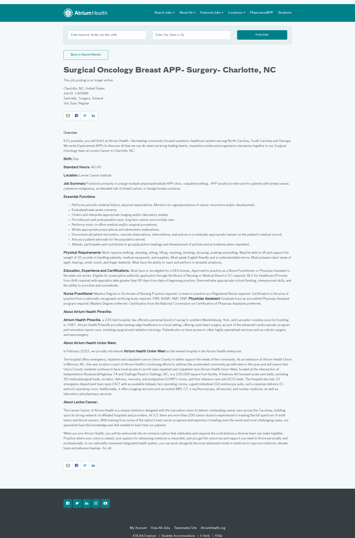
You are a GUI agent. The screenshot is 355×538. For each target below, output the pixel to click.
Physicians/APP (261, 12)
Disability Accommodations (178, 536)
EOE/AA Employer (144, 536)
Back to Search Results (86, 54)
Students (285, 12)
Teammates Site (185, 528)
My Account (138, 528)
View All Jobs (160, 528)
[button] (68, 115)
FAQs (218, 536)
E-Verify (205, 536)
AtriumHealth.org (213, 528)
